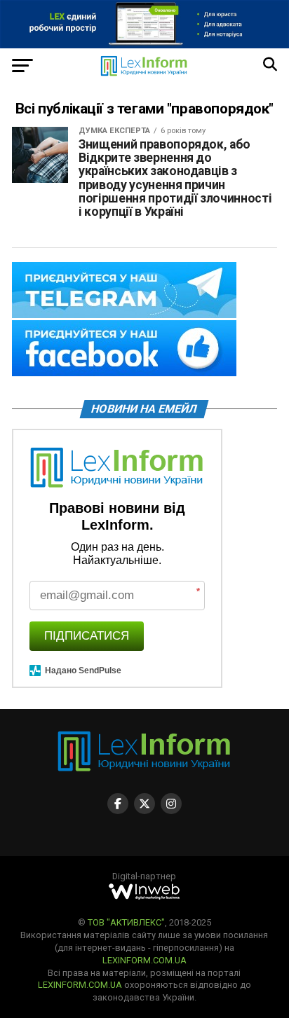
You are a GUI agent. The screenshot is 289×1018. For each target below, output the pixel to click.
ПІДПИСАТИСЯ (86, 635)
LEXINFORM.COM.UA (144, 960)
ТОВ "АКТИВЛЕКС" (126, 922)
